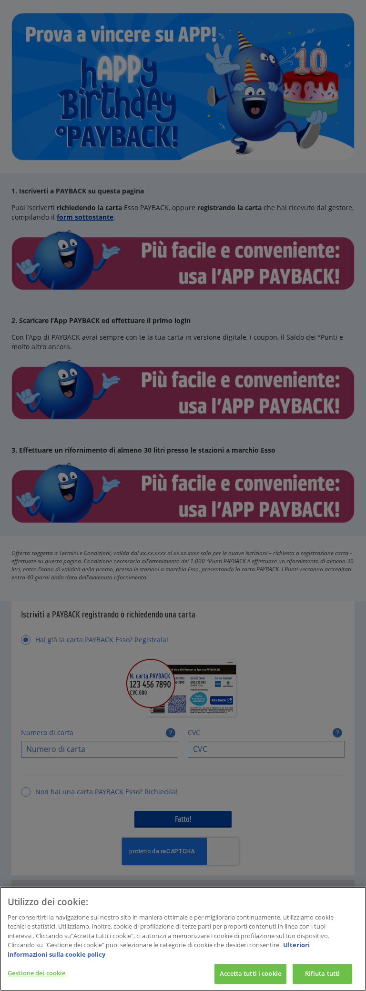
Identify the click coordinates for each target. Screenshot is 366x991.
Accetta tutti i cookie (250, 973)
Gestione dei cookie (36, 973)
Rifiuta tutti (322, 973)
